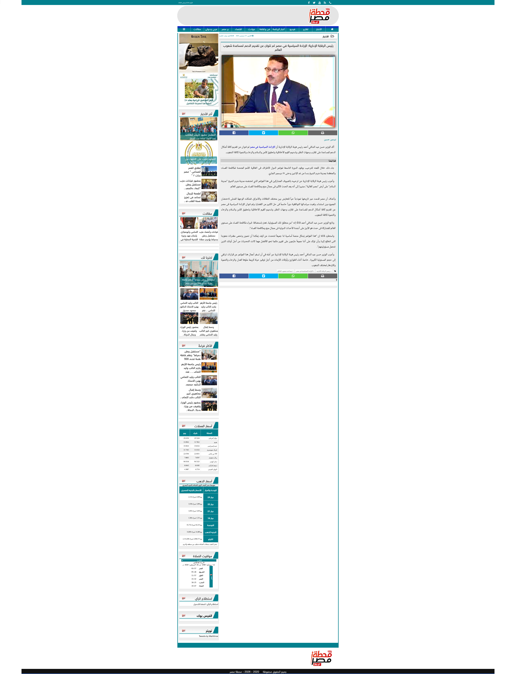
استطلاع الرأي (203, 597)
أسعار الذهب (204, 480)
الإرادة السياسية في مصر (262, 147)
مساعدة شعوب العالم (284, 271)
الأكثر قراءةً (205, 345)
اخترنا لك (206, 257)
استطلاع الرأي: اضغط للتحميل (206, 604)
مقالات (207, 213)
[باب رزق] (198, 89)
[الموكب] (198, 53)
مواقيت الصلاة (202, 555)
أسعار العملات (203, 425)
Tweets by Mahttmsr (208, 636)
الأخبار (326, 36)
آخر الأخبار (206, 113)
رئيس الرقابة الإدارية (323, 271)
